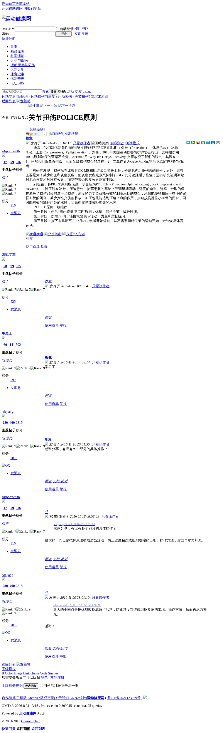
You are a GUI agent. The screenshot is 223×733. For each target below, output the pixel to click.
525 (18, 266)
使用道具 (33, 247)
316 (18, 162)
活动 (70, 91)
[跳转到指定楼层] (64, 134)
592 (18, 344)
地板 (48, 439)
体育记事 (17, 74)
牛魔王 (7, 333)
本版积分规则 (12, 686)
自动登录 (67, 29)
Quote (34, 673)
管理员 (7, 360)
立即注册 (81, 33)
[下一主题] (67, 106)
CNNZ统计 (77, 698)
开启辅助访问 (12, 8)
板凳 (48, 357)
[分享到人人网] (213, 142)
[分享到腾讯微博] (208, 142)
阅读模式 (133, 143)
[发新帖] (23, 101)
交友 (78, 91)
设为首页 (9, 4)
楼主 (29, 138)
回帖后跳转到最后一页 (61, 686)
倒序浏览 (117, 143)
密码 (5, 33)
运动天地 (17, 69)
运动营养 (17, 79)
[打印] (34, 106)
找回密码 (81, 28)
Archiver (33, 698)
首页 (13, 47)
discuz (87, 91)
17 (5, 162)
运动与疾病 (19, 60)
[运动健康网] (16, 19)
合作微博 (9, 698)
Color (9, 673)
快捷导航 (9, 38)
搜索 (45, 91)
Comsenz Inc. (30, 721)
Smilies (53, 673)
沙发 (48, 281)
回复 (29, 238)
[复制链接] (37, 129)
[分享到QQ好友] (218, 142)
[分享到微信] (193, 142)
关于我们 (62, 698)
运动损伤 (65, 96)
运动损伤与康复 (43, 96)
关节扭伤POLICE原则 (91, 96)
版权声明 (47, 698)
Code (43, 673)
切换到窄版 (32, 8)
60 (5, 344)
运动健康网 (10, 96)
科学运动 (17, 56)
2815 (19, 422)
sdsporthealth (11, 151)
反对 (64, 481)
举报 (44, 247)
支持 (57, 481)
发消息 (15, 213)
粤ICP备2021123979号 (123, 698)
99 (12, 266)
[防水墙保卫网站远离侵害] (145, 698)
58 (5, 266)
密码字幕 (9, 255)
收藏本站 (23, 4)
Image (18, 673)
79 (12, 162)
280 (5, 422)
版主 (5, 178)
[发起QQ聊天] (6, 465)
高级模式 (9, 669)
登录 (44, 677)
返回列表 (9, 101)
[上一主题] (48, 106)
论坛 (17, 83)
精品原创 (17, 51)
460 (12, 422)
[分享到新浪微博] (198, 142)
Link (26, 673)
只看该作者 (81, 143)
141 (12, 344)
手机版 (21, 698)
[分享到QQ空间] (203, 142)
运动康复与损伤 (22, 65)
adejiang (7, 412)
